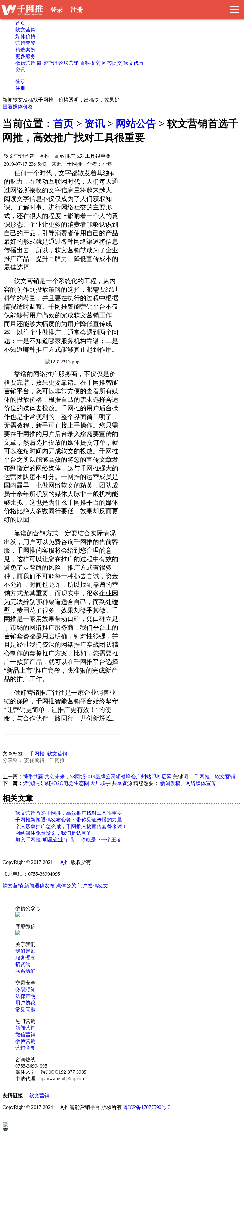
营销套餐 (25, 43)
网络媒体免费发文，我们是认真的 (53, 833)
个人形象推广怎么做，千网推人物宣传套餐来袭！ (71, 826)
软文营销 (25, 29)
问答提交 (112, 63)
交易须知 (25, 989)
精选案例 (25, 49)
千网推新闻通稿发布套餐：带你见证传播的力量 (68, 819)
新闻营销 (25, 1028)
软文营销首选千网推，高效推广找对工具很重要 (68, 813)
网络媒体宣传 (201, 783)
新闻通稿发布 (39, 885)
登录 (56, 9)
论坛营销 (68, 63)
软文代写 (133, 63)
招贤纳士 (25, 964)
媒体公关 (66, 885)
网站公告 (136, 123)
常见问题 (25, 1009)
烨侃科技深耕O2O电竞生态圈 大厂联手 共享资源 (77, 783)
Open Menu (234, 9)
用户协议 (25, 1002)
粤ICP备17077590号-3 (147, 1107)
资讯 (20, 69)
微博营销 (47, 63)
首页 (20, 23)
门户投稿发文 (93, 885)
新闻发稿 (170, 783)
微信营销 (25, 63)
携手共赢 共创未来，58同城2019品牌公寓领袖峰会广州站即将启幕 (97, 776)
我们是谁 (25, 951)
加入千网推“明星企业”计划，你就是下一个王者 (68, 839)
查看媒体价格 (18, 106)
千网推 (36, 753)
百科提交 (90, 63)
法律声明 (25, 996)
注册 (77, 9)
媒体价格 (25, 36)
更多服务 (25, 56)
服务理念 (25, 957)
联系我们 (25, 971)
